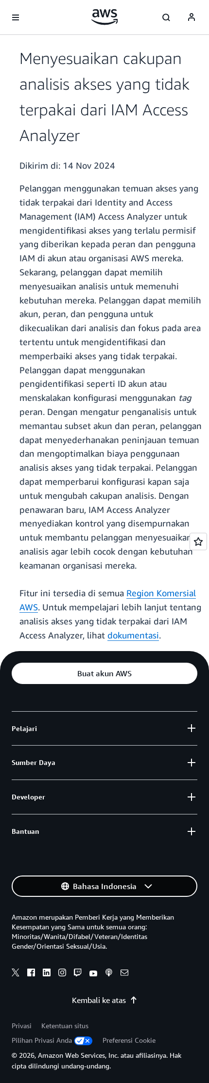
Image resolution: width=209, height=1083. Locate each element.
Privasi (22, 1025)
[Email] (124, 974)
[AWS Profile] (191, 17)
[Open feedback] (198, 541)
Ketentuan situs (64, 1025)
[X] (15, 974)
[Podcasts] (109, 974)
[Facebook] (31, 974)
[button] (104, 673)
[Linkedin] (47, 974)
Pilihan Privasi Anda (42, 1040)
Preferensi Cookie (129, 1040)
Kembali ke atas (99, 1000)
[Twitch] (78, 974)
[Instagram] (62, 974)
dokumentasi (133, 635)
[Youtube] (93, 974)
